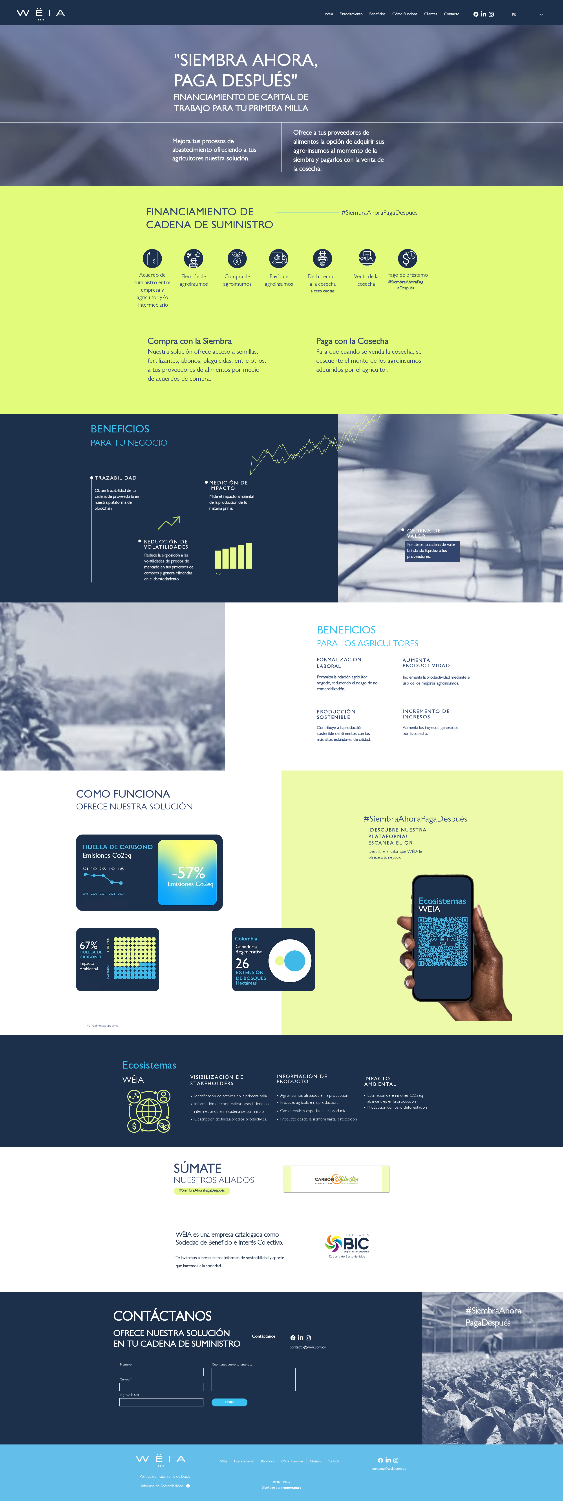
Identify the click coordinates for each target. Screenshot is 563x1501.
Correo (125, 1379)
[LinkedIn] (483, 14)
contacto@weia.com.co (308, 1348)
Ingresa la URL (130, 1394)
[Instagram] (491, 14)
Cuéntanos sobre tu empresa (232, 1364)
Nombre (126, 1364)
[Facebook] (476, 14)
